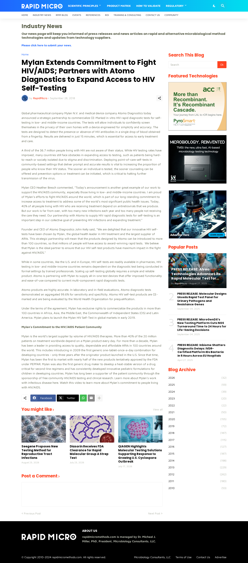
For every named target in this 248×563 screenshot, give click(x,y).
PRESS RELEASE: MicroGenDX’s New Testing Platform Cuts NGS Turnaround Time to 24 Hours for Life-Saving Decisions (201, 325)
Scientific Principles (83, 5)
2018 (197, 432)
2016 (197, 446)
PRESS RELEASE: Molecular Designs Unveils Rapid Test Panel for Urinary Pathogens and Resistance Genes (201, 299)
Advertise (220, 557)
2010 (197, 488)
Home (25, 15)
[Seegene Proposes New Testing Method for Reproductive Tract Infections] (44, 429)
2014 (197, 460)
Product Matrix (119, 5)
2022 (197, 405)
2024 (197, 391)
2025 (197, 384)
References (93, 15)
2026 (197, 377)
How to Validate (148, 5)
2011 (197, 481)
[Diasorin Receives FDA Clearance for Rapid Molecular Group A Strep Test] (92, 429)
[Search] (222, 5)
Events (76, 15)
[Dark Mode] (214, 6)
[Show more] (99, 398)
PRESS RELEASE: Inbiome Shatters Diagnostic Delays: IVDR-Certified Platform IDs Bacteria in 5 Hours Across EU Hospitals (201, 350)
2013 (197, 467)
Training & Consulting (127, 15)
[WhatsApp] (83, 398)
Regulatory (175, 5)
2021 (197, 412)
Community (171, 15)
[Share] (159, 98)
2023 (197, 398)
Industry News (42, 15)
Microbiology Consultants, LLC (152, 557)
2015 (197, 453)
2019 (197, 426)
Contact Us (153, 15)
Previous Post (32, 513)
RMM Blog (62, 15)
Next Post (154, 513)
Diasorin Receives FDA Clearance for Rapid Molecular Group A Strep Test (89, 452)
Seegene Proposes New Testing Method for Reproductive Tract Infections (40, 452)
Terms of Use (184, 557)
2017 (197, 439)
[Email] (91, 398)
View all (158, 409)
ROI (107, 15)
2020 (197, 419)
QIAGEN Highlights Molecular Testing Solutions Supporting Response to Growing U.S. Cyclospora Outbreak (140, 454)
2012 (197, 474)
